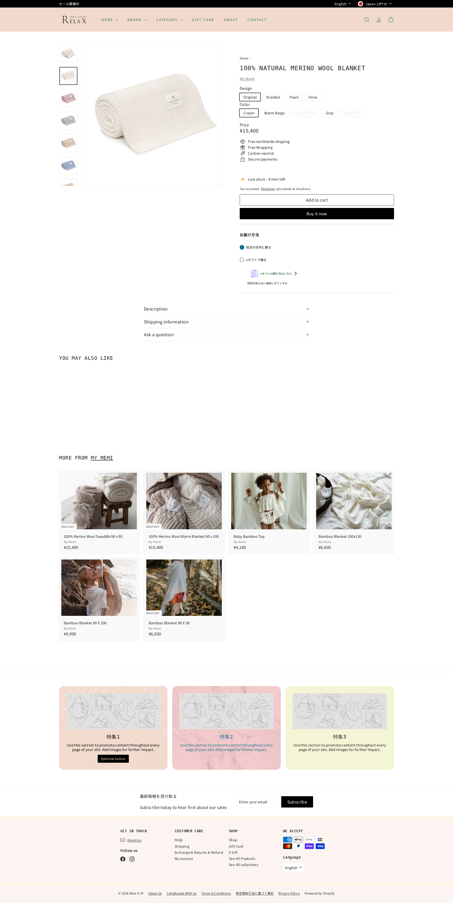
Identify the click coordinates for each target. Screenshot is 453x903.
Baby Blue (354, 113)
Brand (135, 19)
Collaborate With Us (182, 893)
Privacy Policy (289, 893)
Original (250, 97)
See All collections (243, 864)
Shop (233, 839)
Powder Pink (306, 113)
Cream (249, 112)
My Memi (247, 78)
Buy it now (316, 213)
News (107, 19)
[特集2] (226, 711)
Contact (257, 19)
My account (184, 858)
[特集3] (340, 711)
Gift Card (203, 19)
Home (244, 58)
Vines (313, 97)
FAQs (179, 839)
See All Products (242, 858)
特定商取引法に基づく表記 (255, 893)
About (231, 19)
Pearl (293, 97)
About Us (155, 893)
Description (156, 309)
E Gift (233, 852)
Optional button (113, 758)
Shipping (267, 188)
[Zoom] (153, 115)
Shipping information (166, 322)
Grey (330, 112)
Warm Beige (274, 112)
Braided (273, 97)
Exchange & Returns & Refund (199, 852)
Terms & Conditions (216, 893)
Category (167, 19)
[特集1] (113, 711)
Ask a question (159, 334)
